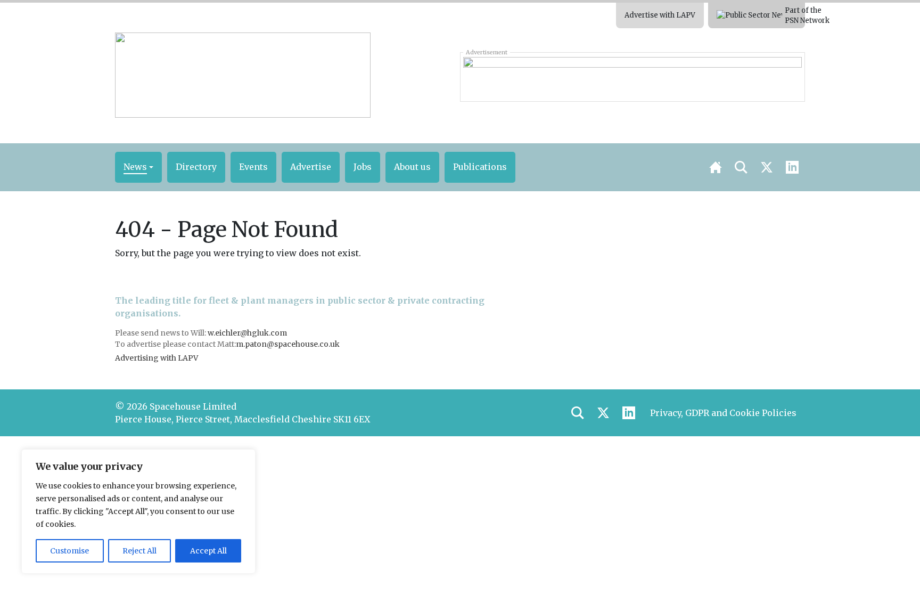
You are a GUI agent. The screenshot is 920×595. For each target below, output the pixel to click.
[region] (138, 511)
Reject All (139, 551)
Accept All (208, 551)
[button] (138, 167)
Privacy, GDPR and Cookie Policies (723, 412)
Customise (69, 551)
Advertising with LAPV (156, 358)
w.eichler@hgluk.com (247, 333)
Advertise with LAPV (660, 15)
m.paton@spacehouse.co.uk (288, 344)
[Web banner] (632, 76)
